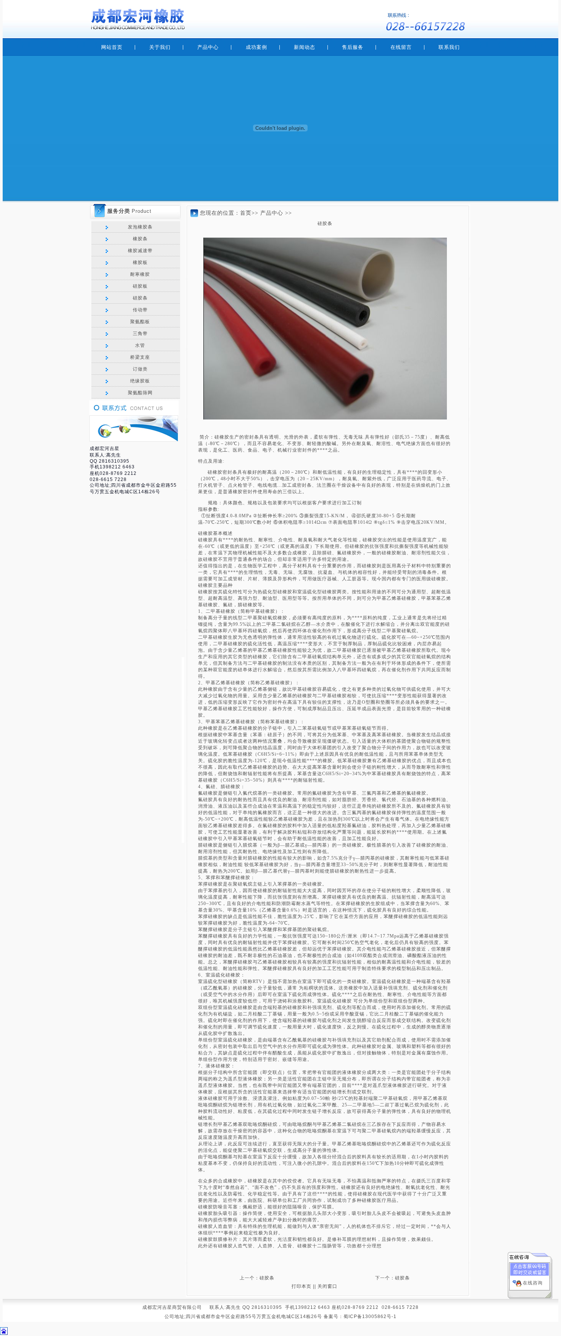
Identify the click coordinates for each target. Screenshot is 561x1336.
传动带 (139, 310)
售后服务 (352, 47)
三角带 (139, 333)
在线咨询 (533, 1283)
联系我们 (449, 47)
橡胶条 (139, 238)
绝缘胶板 (139, 381)
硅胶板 (139, 286)
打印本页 (301, 1286)
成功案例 (256, 47)
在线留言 (401, 47)
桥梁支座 (139, 357)
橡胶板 (139, 262)
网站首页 (112, 47)
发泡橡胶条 (139, 227)
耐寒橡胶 (139, 274)
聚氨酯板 (139, 321)
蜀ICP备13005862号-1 (370, 1316)
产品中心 (208, 47)
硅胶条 (139, 298)
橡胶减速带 (139, 250)
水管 (139, 345)
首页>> (249, 213)
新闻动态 (304, 47)
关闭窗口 (327, 1286)
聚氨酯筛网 (139, 392)
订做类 (139, 369)
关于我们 (160, 47)
